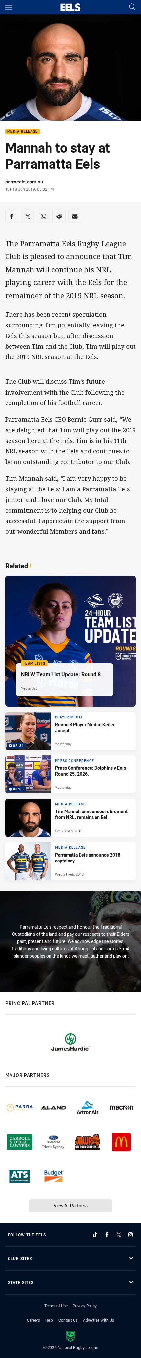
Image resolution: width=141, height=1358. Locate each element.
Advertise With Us (98, 1319)
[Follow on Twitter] (118, 1235)
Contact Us (68, 1319)
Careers (33, 1319)
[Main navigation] (8, 7)
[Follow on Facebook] (107, 1235)
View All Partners (71, 1205)
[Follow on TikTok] (95, 1235)
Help (49, 1319)
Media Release (22, 132)
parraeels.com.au (24, 181)
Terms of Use (56, 1305)
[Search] (132, 7)
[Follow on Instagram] (130, 1235)
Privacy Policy (85, 1305)
